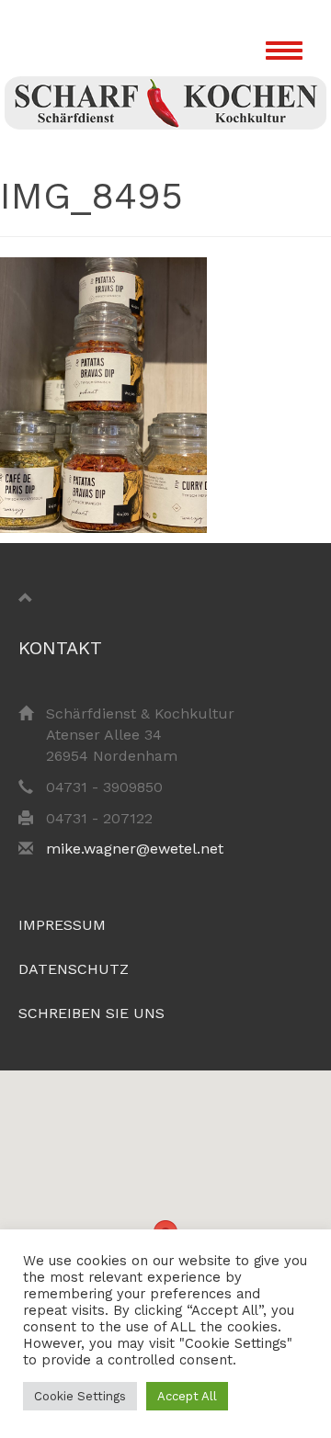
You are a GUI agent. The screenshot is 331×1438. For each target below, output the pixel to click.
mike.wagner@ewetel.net (134, 848)
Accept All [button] (187, 1396)
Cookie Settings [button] (80, 1396)
